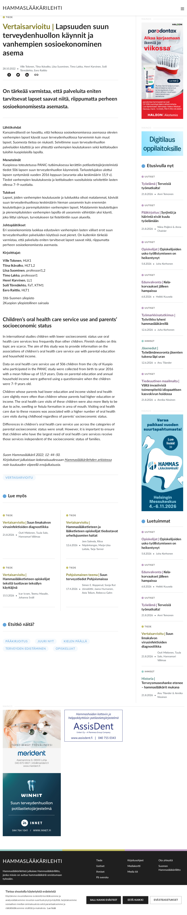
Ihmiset (100, 872)
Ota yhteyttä (166, 860)
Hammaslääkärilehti (32, 8)
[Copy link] (36, 75)
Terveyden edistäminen (25, 648)
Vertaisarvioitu (19, 477)
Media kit (132, 872)
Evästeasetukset (166, 900)
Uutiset (100, 866)
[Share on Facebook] (9, 75)
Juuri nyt (46, 641)
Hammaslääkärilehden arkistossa (88, 460)
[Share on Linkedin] (27, 75)
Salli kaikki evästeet (103, 900)
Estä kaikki (135, 900)
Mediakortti (133, 866)
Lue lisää (51, 908)
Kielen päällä (75, 641)
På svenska (102, 877)
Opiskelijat (65, 648)
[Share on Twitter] (18, 75)
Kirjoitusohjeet (135, 860)
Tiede (99, 860)
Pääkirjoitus (16, 641)
